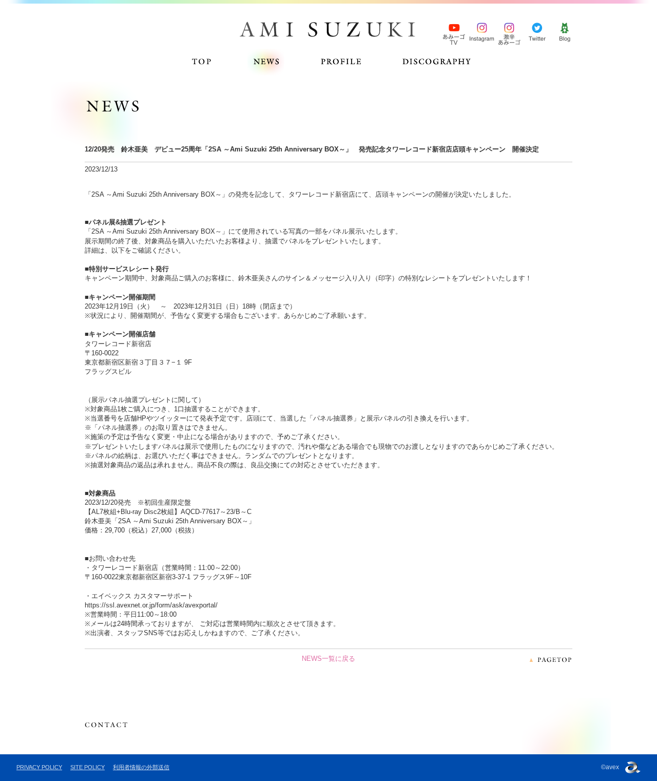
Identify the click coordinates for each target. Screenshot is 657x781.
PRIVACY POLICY (39, 767)
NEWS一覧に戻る (328, 658)
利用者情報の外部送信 (141, 767)
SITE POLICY (87, 767)
